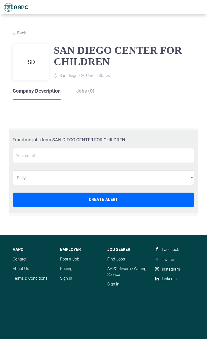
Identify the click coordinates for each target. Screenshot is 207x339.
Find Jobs (116, 259)
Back (21, 33)
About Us (21, 268)
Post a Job (69, 259)
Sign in (66, 278)
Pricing (66, 268)
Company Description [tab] (37, 91)
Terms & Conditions (30, 278)
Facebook (170, 249)
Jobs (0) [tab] (85, 91)
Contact (20, 259)
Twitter (168, 259)
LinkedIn (169, 278)
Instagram (171, 269)
